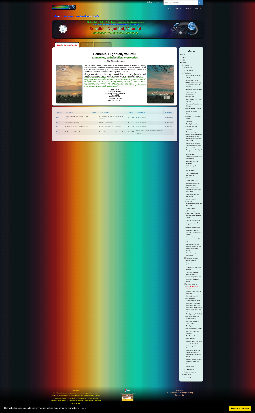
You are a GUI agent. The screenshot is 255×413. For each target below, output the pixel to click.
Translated (168, 112)
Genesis (188, 178)
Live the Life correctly (193, 220)
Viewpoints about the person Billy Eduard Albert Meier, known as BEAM (193, 353)
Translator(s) (141, 112)
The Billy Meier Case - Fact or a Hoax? (193, 317)
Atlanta (188, 114)
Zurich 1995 (190, 366)
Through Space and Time (194, 341)
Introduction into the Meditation (192, 195)
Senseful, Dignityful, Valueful (67, 45)
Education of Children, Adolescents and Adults (193, 144)
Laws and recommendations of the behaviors (194, 203)
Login (158, 2)
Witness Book (190, 364)
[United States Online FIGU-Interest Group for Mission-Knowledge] (64, 7)
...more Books (86, 45)
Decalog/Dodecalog (192, 124)
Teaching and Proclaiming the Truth (193, 300)
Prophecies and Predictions (191, 264)
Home (184, 55)
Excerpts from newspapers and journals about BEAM (194, 156)
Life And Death (190, 211)
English (59, 112)
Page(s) (131, 112)
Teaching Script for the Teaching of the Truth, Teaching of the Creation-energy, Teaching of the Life (194, 307)
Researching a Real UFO (193, 277)
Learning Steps (190, 208)
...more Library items (102, 45)
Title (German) (105, 112)
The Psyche (189, 326)
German (94, 112)
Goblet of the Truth (192, 180)
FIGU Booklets (188, 70)
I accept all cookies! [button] (240, 408)
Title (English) (69, 112)
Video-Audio (188, 375)
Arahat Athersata (191, 111)
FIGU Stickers (188, 377)
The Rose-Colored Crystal (194, 328)
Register (149, 2)
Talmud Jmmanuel (192, 296)
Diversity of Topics (192, 132)
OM (187, 241)
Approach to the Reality (193, 108)
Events (184, 57)
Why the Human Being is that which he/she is (193, 360)
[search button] (200, 2)
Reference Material (190, 372)
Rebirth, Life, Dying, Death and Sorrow (192, 273)
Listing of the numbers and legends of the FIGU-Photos (194, 215)
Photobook (189, 255)
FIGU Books (187, 73)
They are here (190, 338)
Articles (186, 65)
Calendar (189, 121)
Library (184, 63)
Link (57, 117)
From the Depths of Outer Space (192, 174)
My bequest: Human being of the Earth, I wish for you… (194, 232)
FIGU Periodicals (189, 369)
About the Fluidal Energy (194, 89)
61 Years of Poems (192, 80)
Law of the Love (191, 199)
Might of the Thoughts (193, 227)
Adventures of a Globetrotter (191, 93)
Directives (189, 129)
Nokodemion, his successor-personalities (193, 238)
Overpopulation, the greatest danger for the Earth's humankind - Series (193, 247)
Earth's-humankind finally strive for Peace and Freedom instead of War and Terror (194, 137)
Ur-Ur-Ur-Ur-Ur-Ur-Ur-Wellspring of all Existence (192, 346)
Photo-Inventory (191, 253)
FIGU (183, 60)
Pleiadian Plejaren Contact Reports (192, 259)
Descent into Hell (191, 126)
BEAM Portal (188, 68)
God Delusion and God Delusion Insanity (193, 184)
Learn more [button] (83, 408)
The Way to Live (191, 336)
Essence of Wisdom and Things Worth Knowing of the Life (194, 150)
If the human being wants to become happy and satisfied (193, 190)
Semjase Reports (191, 284)
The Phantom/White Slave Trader (192, 322)
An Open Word (190, 97)
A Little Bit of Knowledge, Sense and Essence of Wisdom (194, 85)
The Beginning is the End (194, 314)
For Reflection (190, 170)
